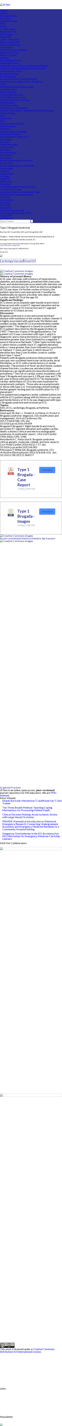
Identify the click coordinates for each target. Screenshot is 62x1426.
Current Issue (7, 28)
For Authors (6, 47)
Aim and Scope (8, 15)
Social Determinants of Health (17, 165)
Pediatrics (6, 149)
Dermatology (7, 113)
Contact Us (6, 218)
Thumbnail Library (10, 44)
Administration (8, 89)
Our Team (5, 18)
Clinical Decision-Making (14, 99)
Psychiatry (6, 157)
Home (3, 10)
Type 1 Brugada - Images (26, 516)
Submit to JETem (9, 52)
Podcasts (5, 205)
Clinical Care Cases (11, 189)
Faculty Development (12, 123)
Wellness (5, 178)
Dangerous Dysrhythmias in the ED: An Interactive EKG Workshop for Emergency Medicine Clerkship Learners (31, 836)
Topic (3, 84)
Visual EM (6, 36)
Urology (4, 176)
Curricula (5, 197)
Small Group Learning (12, 210)
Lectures (5, 202)
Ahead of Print (8, 31)
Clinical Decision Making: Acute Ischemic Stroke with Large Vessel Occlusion (29, 816)
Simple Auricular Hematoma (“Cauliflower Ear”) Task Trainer (32, 802)
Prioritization (7, 102)
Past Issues (6, 34)
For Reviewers (8, 76)
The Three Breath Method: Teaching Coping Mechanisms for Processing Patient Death (27, 809)
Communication (9, 105)
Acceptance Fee (9, 73)
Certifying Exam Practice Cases (18, 186)
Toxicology (6, 168)
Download (47, 470)
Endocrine (5, 118)
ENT (2, 120)
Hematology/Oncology (13, 131)
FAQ (2, 23)
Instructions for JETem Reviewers (19, 78)
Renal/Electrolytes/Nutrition (16, 160)
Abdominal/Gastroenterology (17, 86)
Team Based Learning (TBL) (15, 212)
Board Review (8, 92)
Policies (4, 57)
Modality (5, 184)
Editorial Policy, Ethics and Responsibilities (24, 65)
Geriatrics (5, 128)
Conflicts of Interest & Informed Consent (23, 68)
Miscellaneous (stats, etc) (14, 136)
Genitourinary (8, 126)
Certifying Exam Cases (13, 97)
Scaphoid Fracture (10, 787)
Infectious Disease (10, 134)
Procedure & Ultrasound (13, 107)
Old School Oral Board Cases (16, 194)
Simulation (6, 207)
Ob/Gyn (4, 141)
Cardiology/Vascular (11, 94)
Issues (3, 26)
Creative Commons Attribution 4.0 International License (27, 1350)
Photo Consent (8, 55)
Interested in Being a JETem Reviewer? (21, 81)
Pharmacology (8, 152)
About (3, 13)
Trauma (4, 170)
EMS (2, 115)
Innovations (6, 199)
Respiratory (6, 163)
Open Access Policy (11, 70)
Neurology (6, 139)
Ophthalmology (9, 144)
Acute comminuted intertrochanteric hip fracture (27, 538)
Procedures (6, 155)
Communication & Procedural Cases (20, 191)
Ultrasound (6, 173)
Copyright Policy (9, 63)
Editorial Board (8, 21)
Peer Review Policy (11, 60)
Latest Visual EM (9, 39)
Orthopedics (7, 147)
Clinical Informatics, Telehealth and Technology (26, 110)
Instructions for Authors (13, 49)
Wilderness (6, 181)
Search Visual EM (10, 42)
